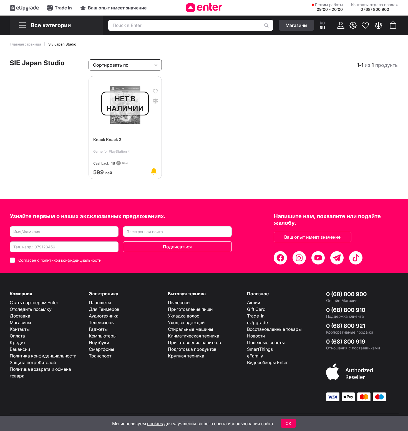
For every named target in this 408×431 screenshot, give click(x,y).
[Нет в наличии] (153, 171)
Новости (256, 336)
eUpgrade (257, 322)
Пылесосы (179, 302)
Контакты (20, 329)
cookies (155, 423)
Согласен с (59, 260)
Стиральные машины (190, 329)
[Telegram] (337, 257)
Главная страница (26, 44)
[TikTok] (355, 257)
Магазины (20, 322)
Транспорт (100, 356)
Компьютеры (103, 336)
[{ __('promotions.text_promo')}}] (353, 25)
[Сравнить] (378, 25)
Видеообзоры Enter (267, 362)
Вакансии (20, 349)
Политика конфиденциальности (43, 356)
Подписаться (177, 246)
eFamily (255, 356)
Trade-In (256, 316)
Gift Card (256, 309)
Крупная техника (186, 356)
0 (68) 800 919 (345, 341)
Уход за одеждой (186, 322)
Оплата (17, 336)
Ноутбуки (99, 342)
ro (322, 23)
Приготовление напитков (194, 342)
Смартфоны (101, 349)
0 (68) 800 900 (346, 294)
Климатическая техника (193, 336)
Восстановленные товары (274, 329)
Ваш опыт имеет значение (312, 237)
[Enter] (204, 7)
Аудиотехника (104, 316)
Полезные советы (266, 342)
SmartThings (260, 349)
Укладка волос (183, 316)
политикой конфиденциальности (71, 260)
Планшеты (100, 302)
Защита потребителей (33, 362)
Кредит (17, 342)
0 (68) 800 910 (345, 310)
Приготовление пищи (190, 309)
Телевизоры (102, 322)
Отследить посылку (31, 309)
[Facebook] (280, 257)
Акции (253, 302)
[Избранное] (365, 25)
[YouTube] (318, 257)
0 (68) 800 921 (345, 325)
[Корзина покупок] (393, 25)
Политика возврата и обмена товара (40, 372)
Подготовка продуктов (192, 349)
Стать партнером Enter (34, 302)
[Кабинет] (340, 25)
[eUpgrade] (24, 7)
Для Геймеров (104, 309)
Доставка (20, 316)
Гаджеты (98, 329)
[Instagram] (299, 257)
